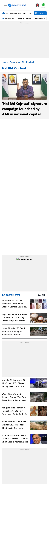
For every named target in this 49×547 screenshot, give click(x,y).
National (28, 13)
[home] (3, 13)
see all (41, 294)
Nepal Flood (10, 18)
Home (5, 62)
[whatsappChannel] (43, 5)
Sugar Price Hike (24, 18)
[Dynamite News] (17, 5)
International (14, 13)
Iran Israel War (39, 18)
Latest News (11, 295)
